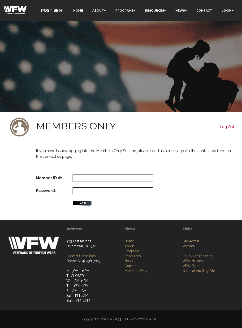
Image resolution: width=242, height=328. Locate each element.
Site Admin (191, 241)
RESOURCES (154, 10)
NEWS (180, 10)
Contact (130, 266)
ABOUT (98, 10)
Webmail (189, 246)
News (129, 261)
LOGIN (226, 10)
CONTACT (204, 10)
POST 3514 (52, 10)
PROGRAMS (124, 10)
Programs (132, 251)
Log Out (227, 127)
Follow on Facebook (198, 256)
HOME (78, 10)
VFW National (193, 261)
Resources (133, 256)
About (129, 246)
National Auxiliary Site (199, 271)
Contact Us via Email (81, 256)
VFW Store (191, 266)
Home (129, 241)
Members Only (136, 271)
